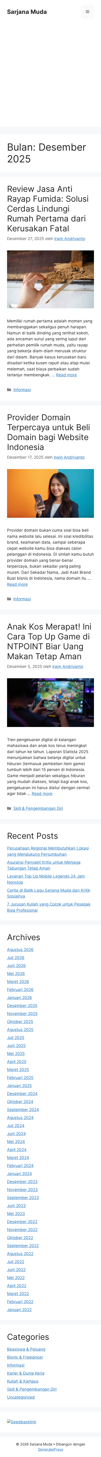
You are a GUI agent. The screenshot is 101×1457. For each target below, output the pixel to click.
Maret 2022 (18, 1293)
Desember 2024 (22, 1093)
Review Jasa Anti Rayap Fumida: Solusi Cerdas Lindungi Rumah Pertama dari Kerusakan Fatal (48, 208)
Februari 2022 (20, 1301)
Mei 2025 (16, 1053)
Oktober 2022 (20, 1237)
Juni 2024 (16, 1133)
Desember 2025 (22, 1005)
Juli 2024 (15, 1125)
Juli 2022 (15, 1261)
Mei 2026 (16, 973)
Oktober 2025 (20, 1021)
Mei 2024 (16, 1141)
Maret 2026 (18, 981)
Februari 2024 (20, 1165)
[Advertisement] (50, 76)
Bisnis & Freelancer (25, 1357)
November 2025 (22, 1013)
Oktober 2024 (20, 1101)
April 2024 (17, 1149)
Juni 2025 (16, 1045)
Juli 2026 (15, 957)
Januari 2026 (19, 997)
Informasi (22, 389)
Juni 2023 (16, 1205)
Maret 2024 (18, 1157)
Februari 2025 (20, 1077)
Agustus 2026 (20, 949)
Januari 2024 (19, 1173)
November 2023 (22, 1189)
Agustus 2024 (20, 1117)
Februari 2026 (20, 989)
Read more (66, 375)
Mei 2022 (16, 1277)
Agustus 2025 (20, 1029)
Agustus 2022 (20, 1253)
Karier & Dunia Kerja (25, 1373)
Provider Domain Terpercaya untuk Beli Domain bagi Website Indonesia (48, 432)
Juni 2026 (16, 965)
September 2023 (23, 1197)
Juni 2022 (16, 1269)
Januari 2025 (19, 1085)
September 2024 (23, 1109)
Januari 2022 (19, 1309)
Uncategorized (21, 1397)
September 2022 (23, 1245)
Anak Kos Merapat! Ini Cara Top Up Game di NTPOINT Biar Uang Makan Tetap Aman (49, 641)
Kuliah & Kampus (23, 1381)
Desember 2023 (22, 1181)
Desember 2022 (22, 1221)
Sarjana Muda (27, 11)
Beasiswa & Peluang (26, 1349)
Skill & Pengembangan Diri (38, 808)
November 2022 (22, 1229)
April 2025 (16, 1061)
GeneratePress (50, 1449)
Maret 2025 (18, 1069)
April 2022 (16, 1285)
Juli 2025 (15, 1037)
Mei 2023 (16, 1213)
